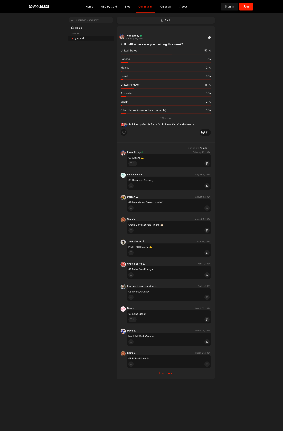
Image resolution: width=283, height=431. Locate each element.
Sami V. (131, 219)
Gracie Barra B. (136, 263)
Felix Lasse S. (135, 174)
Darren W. (133, 196)
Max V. (131, 308)
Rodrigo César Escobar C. (142, 286)
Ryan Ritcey (132, 35)
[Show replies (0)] (207, 163)
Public (76, 33)
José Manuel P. (136, 241)
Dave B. (131, 330)
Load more (165, 373)
